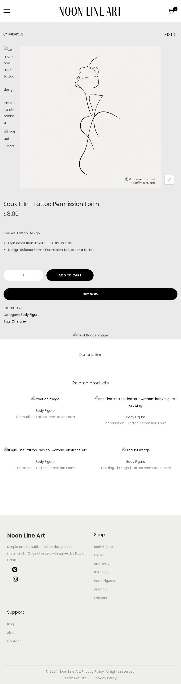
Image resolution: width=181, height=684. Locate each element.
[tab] (91, 354)
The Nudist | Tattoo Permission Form (45, 416)
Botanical (101, 572)
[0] (171, 11)
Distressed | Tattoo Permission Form (45, 467)
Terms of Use (75, 678)
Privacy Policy (106, 678)
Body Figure (30, 314)
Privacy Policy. (93, 671)
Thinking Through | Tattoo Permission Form (135, 467)
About (12, 632)
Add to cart (70, 275)
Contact (14, 641)
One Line (19, 321)
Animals (100, 589)
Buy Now (90, 294)
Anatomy (101, 563)
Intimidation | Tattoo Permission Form (136, 423)
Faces (99, 555)
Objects (100, 597)
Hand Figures (104, 580)
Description (91, 354)
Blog (10, 624)
